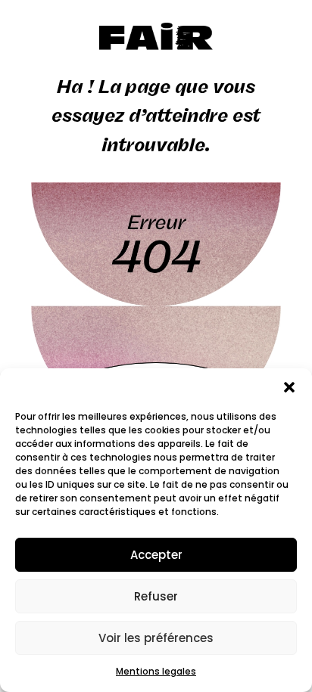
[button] (289, 387)
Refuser (156, 596)
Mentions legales (156, 671)
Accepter (156, 555)
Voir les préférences (156, 638)
